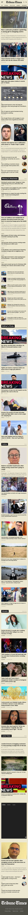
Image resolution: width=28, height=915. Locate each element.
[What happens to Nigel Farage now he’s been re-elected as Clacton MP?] (14, 594)
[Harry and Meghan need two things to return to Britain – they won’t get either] (14, 427)
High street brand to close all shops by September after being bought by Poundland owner (13, 106)
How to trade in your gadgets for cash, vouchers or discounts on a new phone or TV (14, 188)
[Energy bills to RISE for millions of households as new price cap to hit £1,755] (3, 319)
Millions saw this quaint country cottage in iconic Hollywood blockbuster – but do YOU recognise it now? (16, 286)
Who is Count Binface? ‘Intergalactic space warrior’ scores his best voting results (12, 582)
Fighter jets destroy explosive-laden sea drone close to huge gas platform (12, 368)
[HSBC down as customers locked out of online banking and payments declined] (3, 293)
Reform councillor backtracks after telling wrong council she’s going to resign (12, 467)
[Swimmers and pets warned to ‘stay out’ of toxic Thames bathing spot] (14, 763)
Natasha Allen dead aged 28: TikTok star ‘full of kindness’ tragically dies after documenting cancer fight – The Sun (13, 727)
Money (18, 5)
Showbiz (24, 5)
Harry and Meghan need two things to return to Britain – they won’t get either (12, 437)
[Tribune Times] (14, 2)
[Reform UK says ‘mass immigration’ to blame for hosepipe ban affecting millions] (14, 550)
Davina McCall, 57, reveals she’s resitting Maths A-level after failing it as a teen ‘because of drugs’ (13, 632)
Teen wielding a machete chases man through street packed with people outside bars (10, 165)
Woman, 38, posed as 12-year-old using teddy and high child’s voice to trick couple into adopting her (13, 414)
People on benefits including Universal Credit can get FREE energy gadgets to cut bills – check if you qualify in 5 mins (16, 280)
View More (24, 611)
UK (2, 5)
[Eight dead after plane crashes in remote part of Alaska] (14, 72)
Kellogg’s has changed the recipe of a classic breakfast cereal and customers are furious (16, 306)
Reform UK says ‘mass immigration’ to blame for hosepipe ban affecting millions (13, 559)
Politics (12, 5)
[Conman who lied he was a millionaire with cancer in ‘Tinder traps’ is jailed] (14, 132)
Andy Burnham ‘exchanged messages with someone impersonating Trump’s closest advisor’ (13, 538)
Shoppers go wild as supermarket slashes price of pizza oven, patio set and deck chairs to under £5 (17, 299)
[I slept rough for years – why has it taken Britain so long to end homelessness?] (24, 877)
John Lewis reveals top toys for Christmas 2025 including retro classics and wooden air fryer (13, 264)
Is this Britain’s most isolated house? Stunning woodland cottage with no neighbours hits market (13, 251)
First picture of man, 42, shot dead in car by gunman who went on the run (14, 390)
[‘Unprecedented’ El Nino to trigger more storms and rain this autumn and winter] (14, 50)
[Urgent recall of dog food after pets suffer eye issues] (24, 884)
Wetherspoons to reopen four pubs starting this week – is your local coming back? (13, 194)
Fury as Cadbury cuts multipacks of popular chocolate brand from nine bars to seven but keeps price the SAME (13, 219)
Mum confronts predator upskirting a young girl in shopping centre (13, 31)
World (6, 5)
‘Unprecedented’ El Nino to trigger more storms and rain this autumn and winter (12, 59)
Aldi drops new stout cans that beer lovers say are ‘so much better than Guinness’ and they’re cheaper (15, 273)
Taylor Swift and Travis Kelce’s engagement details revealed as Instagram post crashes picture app (13, 680)
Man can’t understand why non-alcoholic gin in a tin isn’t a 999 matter (10, 172)
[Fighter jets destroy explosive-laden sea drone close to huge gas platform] (14, 359)
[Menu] (2, 2)
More (25, 178)
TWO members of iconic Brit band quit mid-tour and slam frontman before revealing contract (13, 656)
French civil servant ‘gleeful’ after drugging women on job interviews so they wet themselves (13, 862)
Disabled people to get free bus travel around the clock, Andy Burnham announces (13, 515)
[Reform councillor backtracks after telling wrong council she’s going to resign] (14, 455)
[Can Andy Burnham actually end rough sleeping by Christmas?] (14, 484)
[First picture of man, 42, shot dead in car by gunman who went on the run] (14, 381)
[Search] (26, 2)
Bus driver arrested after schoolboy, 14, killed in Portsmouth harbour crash (12, 346)
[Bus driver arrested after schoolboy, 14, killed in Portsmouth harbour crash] (14, 337)
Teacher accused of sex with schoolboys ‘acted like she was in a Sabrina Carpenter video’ (10, 159)
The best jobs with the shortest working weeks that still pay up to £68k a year (13, 243)
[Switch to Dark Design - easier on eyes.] (24, 2)
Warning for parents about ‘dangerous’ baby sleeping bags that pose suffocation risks (13, 183)
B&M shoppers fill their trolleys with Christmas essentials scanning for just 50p (13, 236)
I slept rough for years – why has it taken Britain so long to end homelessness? (10, 878)
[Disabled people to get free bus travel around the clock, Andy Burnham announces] (14, 506)
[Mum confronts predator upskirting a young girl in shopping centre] (14, 19)
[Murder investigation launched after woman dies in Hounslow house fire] (14, 785)
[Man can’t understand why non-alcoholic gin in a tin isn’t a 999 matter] (24, 171)
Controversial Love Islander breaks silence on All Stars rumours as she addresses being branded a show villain (13, 704)
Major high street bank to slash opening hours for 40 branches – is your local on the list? (13, 257)
